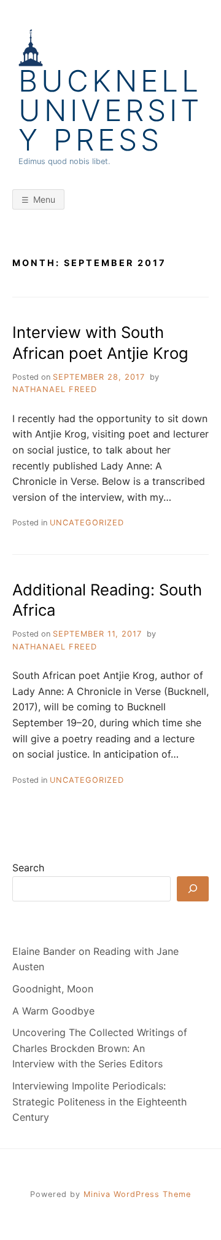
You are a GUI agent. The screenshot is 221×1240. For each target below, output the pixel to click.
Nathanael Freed (54, 389)
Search (28, 867)
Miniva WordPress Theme (137, 1194)
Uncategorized (87, 522)
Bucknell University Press (110, 110)
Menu (44, 199)
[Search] (193, 888)
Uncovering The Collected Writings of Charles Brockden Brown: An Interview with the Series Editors (99, 1048)
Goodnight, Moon (52, 989)
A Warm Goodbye (53, 1011)
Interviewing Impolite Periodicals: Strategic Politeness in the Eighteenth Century (99, 1101)
